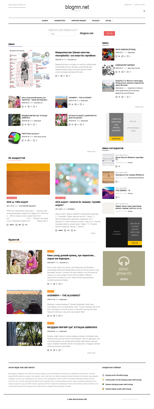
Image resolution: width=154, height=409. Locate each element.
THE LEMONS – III (123, 190)
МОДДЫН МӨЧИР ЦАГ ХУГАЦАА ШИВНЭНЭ (72, 327)
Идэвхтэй (13, 239)
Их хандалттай (16, 157)
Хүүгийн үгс (72, 59)
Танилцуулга (59, 21)
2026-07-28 (72, 100)
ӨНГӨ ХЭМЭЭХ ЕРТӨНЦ (126, 49)
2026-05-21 (119, 52)
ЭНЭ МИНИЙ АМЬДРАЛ (27, 206)
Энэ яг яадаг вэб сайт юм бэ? (21, 367)
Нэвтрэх (128, 5)
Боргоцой (84, 100)
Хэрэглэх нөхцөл (78, 21)
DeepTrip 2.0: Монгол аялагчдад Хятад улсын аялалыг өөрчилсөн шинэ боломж (130, 83)
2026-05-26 (25, 136)
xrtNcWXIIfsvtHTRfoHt (136, 178)
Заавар (45, 21)
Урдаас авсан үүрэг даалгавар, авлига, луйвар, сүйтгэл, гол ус (129, 207)
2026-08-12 (59, 59)
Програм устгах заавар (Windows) (130, 175)
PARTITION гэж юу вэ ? (30, 134)
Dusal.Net (83, 399)
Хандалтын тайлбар (111, 367)
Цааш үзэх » (91, 151)
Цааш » (93, 233)
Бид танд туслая (40, 136)
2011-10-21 (10, 206)
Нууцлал (95, 21)
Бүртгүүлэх (140, 5)
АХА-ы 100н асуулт (17, 201)
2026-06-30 (25, 121)
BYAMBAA (71, 209)
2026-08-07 (25, 103)
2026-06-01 (72, 121)
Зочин (130, 162)
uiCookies (134, 399)
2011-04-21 (59, 209)
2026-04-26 (119, 88)
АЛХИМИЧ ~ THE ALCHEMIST (80, 98)
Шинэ (11, 44)
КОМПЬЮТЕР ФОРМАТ (125, 65)
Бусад (108, 21)
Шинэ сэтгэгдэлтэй (112, 148)
